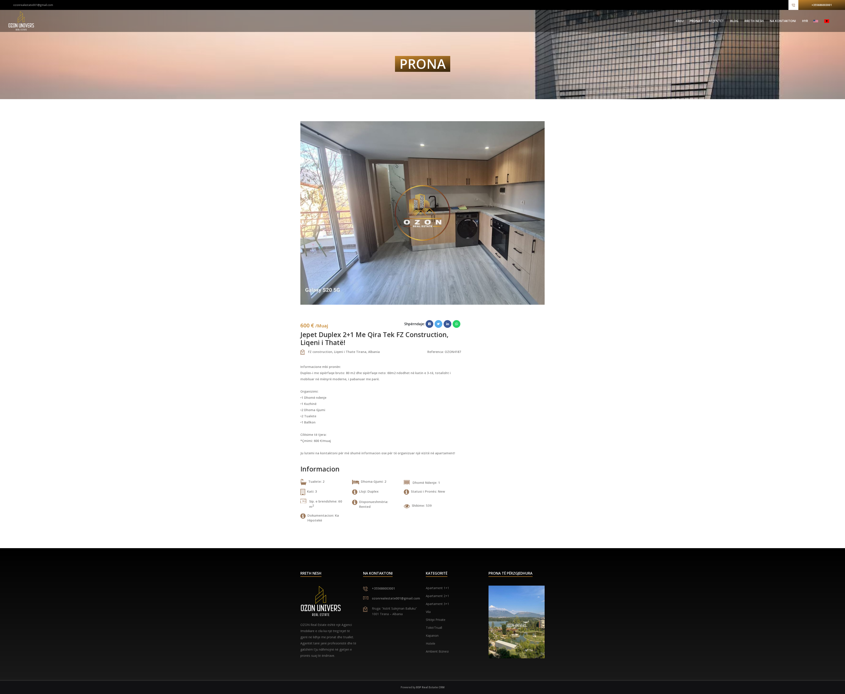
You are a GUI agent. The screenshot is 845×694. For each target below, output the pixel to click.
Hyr (805, 21)
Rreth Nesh (754, 21)
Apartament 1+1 (437, 588)
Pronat (696, 21)
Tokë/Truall (434, 627)
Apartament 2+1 (437, 596)
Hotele (430, 643)
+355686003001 (822, 5)
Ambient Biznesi (437, 651)
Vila (428, 612)
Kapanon (432, 635)
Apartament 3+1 (437, 604)
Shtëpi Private (435, 620)
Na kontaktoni (783, 21)
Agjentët (716, 21)
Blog (734, 21)
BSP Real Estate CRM (430, 687)
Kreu (679, 21)
